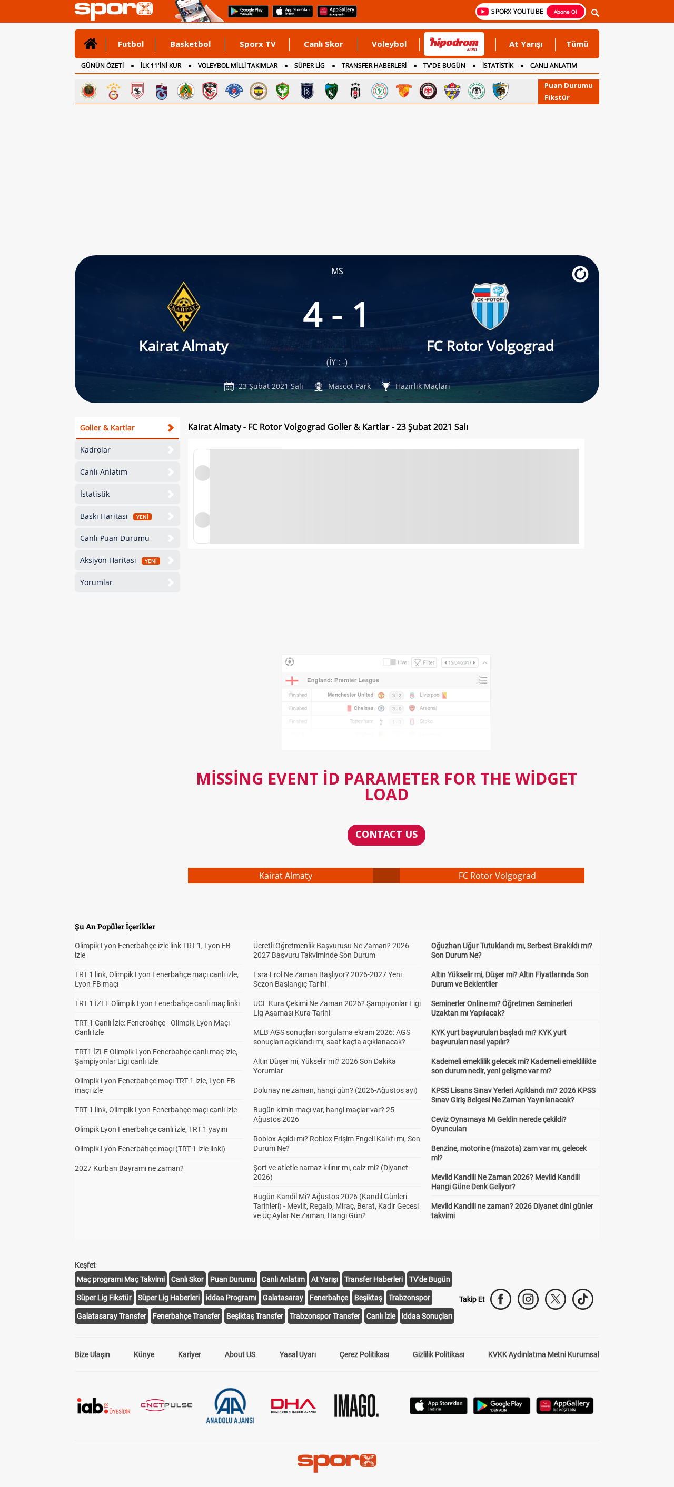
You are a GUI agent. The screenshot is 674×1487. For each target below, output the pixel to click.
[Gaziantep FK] (210, 91)
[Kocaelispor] (331, 91)
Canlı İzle (380, 1316)
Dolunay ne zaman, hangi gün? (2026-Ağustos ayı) (335, 1090)
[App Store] (439, 1411)
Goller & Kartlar (107, 428)
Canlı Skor (323, 43)
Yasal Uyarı (298, 1354)
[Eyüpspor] (452, 91)
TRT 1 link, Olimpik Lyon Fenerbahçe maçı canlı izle (156, 1110)
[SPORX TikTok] (582, 1299)
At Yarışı (525, 43)
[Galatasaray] (113, 91)
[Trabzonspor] (162, 91)
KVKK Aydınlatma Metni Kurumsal (543, 1354)
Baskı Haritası (114, 516)
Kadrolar (95, 450)
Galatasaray (283, 1297)
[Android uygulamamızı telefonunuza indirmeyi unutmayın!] (245, 16)
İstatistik (95, 494)
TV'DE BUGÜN (444, 65)
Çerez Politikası (364, 1354)
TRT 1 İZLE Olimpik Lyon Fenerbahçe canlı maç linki (157, 1003)
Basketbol (190, 43)
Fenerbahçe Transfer (186, 1316)
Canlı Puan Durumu (115, 538)
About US (240, 1354)
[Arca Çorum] (428, 91)
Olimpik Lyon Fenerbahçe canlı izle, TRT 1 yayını (151, 1129)
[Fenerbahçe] (258, 91)
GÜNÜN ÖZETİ (102, 65)
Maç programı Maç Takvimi (121, 1279)
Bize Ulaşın (92, 1354)
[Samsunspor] (137, 91)
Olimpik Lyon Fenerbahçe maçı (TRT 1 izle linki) (150, 1148)
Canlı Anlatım (103, 472)
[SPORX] (337, 1463)
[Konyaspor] (476, 91)
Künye (144, 1354)
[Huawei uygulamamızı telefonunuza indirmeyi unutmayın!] (333, 16)
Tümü (577, 43)
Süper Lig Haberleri (169, 1297)
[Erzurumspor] (501, 91)
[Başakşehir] (307, 91)
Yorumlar (96, 582)
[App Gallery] (565, 1411)
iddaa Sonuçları (427, 1316)
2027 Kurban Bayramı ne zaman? (129, 1168)
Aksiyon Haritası (118, 560)
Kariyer (189, 1354)
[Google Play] (502, 1411)
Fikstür (557, 97)
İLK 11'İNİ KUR (161, 65)
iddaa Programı (231, 1297)
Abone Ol (565, 11)
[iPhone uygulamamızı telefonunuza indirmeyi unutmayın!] (289, 16)
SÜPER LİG (309, 65)
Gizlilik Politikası (438, 1354)
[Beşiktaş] (355, 91)
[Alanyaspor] (186, 91)
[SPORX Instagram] (528, 1299)
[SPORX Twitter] (555, 1299)
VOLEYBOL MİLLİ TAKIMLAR (237, 65)
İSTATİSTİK (497, 65)
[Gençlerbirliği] (89, 91)
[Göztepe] (404, 91)
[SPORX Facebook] (500, 1299)
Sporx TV (258, 43)
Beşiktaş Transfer (254, 1316)
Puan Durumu (568, 85)
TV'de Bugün (429, 1279)
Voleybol (389, 43)
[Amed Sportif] (283, 91)
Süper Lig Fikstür (104, 1297)
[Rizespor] (380, 91)
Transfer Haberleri (373, 1279)
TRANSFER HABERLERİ (374, 65)
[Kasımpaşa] (234, 91)
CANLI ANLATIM (553, 65)
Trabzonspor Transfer (325, 1316)
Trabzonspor (409, 1297)
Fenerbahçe (329, 1297)
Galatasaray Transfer (111, 1316)
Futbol (131, 43)
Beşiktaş (368, 1297)
